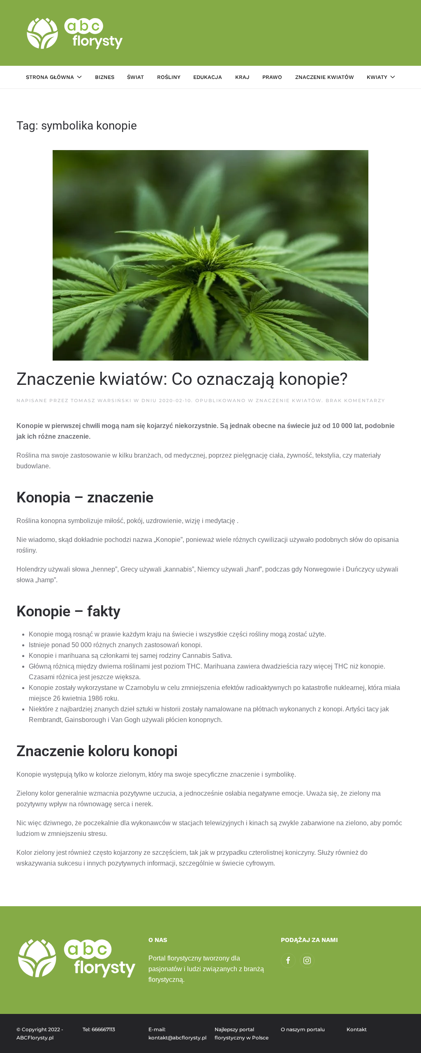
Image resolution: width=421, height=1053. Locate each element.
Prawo (272, 77)
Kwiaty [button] (377, 77)
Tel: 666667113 (99, 1029)
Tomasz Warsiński (101, 400)
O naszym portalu (303, 1029)
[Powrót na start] (75, 32)
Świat (135, 77)
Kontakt (357, 1029)
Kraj (242, 77)
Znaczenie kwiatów (324, 77)
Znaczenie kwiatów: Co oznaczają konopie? (182, 379)
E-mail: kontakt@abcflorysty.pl (177, 1033)
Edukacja (207, 77)
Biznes (104, 77)
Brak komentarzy (355, 400)
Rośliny (168, 77)
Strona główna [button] (50, 77)
